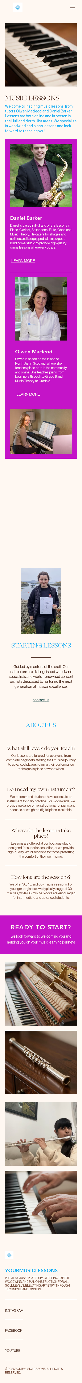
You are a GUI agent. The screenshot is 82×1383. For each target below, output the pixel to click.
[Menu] (72, 7)
